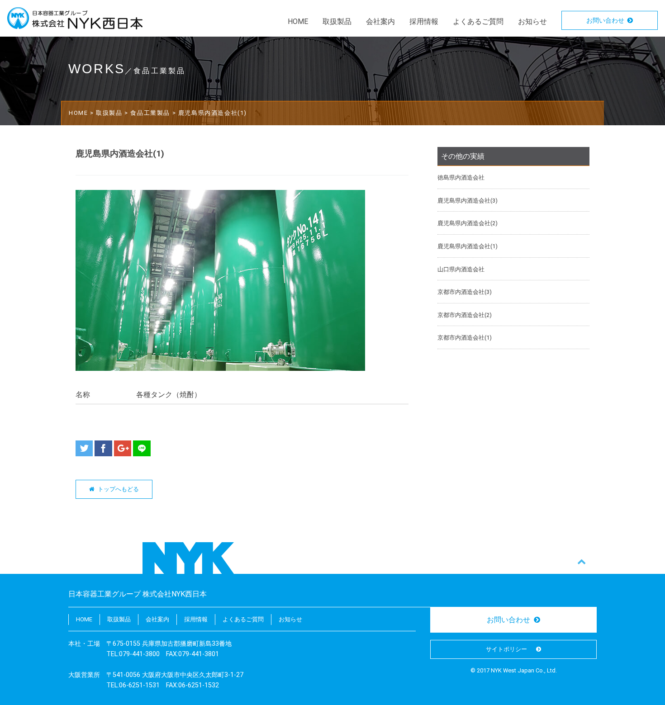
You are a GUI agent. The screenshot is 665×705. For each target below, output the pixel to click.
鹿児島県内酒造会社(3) (467, 200)
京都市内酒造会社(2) (464, 315)
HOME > (82, 112)
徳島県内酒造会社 (460, 177)
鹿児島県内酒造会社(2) (467, 223)
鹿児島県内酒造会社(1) (467, 246)
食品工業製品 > (154, 112)
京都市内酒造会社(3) (464, 292)
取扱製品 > (113, 112)
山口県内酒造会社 (460, 269)
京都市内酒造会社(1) (464, 337)
